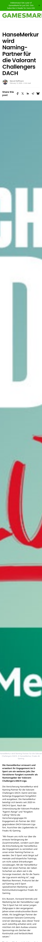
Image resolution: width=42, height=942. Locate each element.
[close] (39, 5)
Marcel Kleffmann (17, 81)
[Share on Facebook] (17, 93)
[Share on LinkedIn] (27, 93)
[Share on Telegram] (33, 93)
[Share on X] (22, 93)
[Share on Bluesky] (38, 93)
